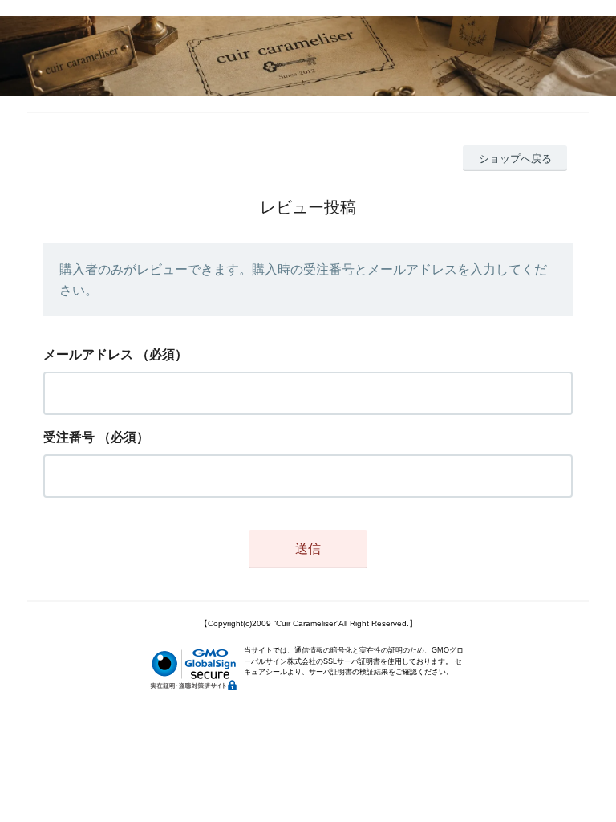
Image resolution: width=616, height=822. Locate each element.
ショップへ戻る (515, 159)
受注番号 (69, 437)
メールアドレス (88, 354)
